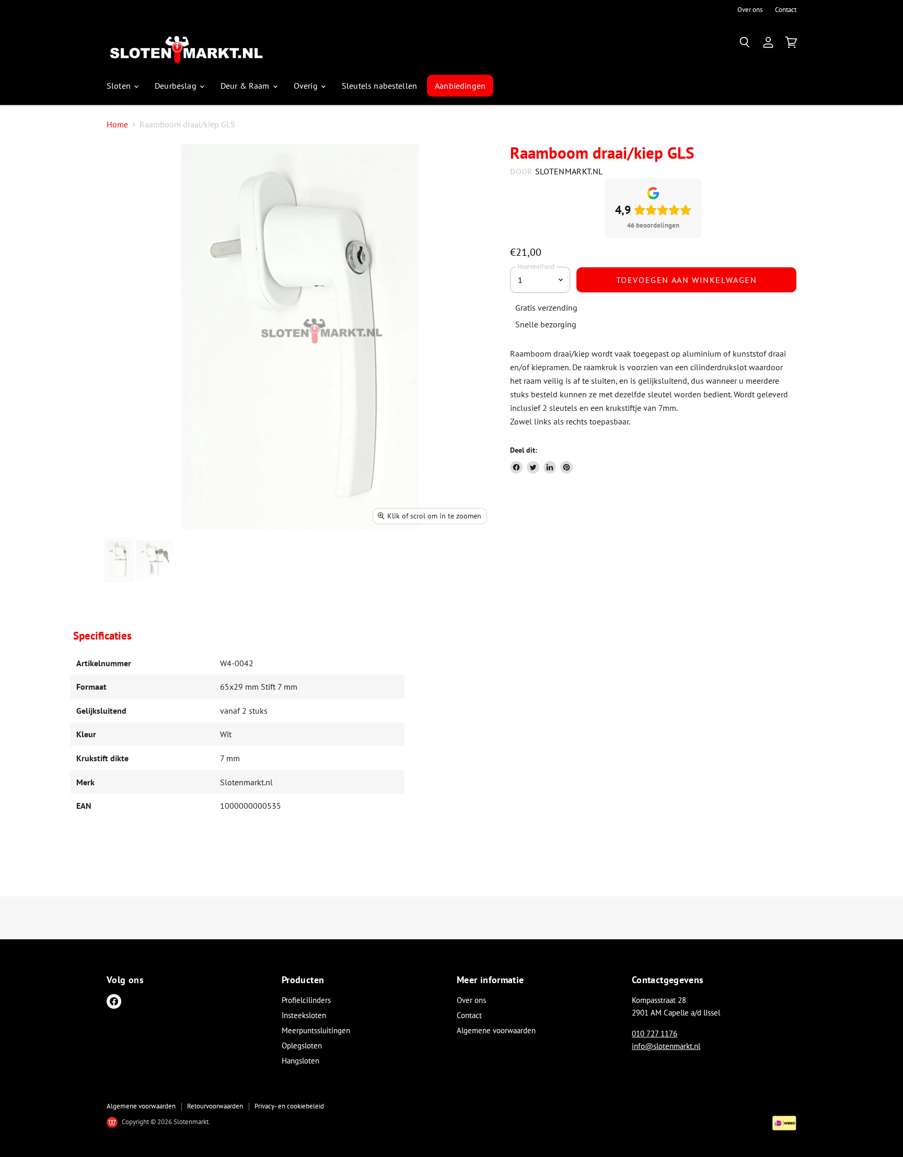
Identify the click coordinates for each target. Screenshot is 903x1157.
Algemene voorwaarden (496, 1030)
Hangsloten (300, 1061)
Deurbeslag (177, 85)
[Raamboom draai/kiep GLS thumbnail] (119, 560)
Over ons (749, 10)
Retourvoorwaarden (215, 1106)
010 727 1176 (654, 1033)
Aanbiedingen (460, 85)
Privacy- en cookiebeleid (289, 1106)
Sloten (120, 85)
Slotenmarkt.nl (569, 171)
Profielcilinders (306, 1000)
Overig (307, 85)
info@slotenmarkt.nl (666, 1046)
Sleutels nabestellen (379, 85)
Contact (785, 10)
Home (117, 124)
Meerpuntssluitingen (316, 1030)
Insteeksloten (304, 1015)
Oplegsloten (302, 1045)
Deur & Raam (246, 85)
